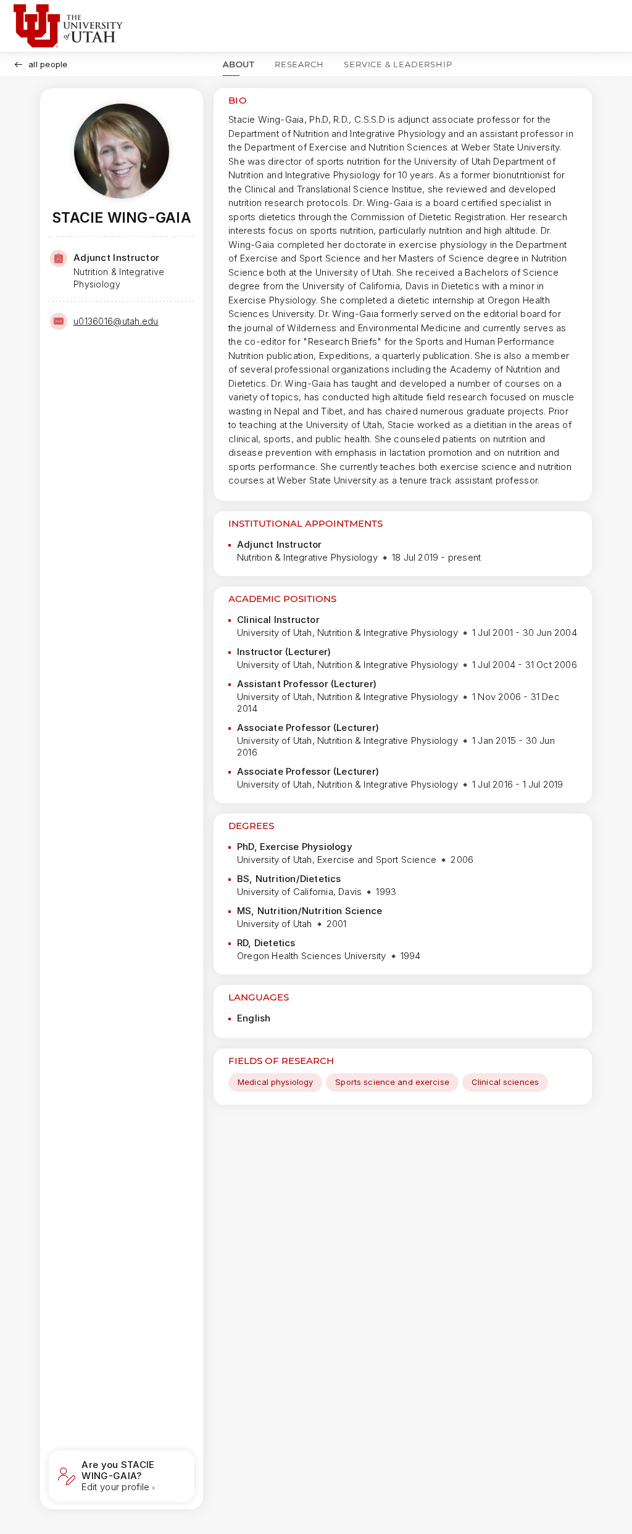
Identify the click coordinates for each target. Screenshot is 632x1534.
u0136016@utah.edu (116, 321)
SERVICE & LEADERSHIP (398, 64)
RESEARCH (299, 64)
